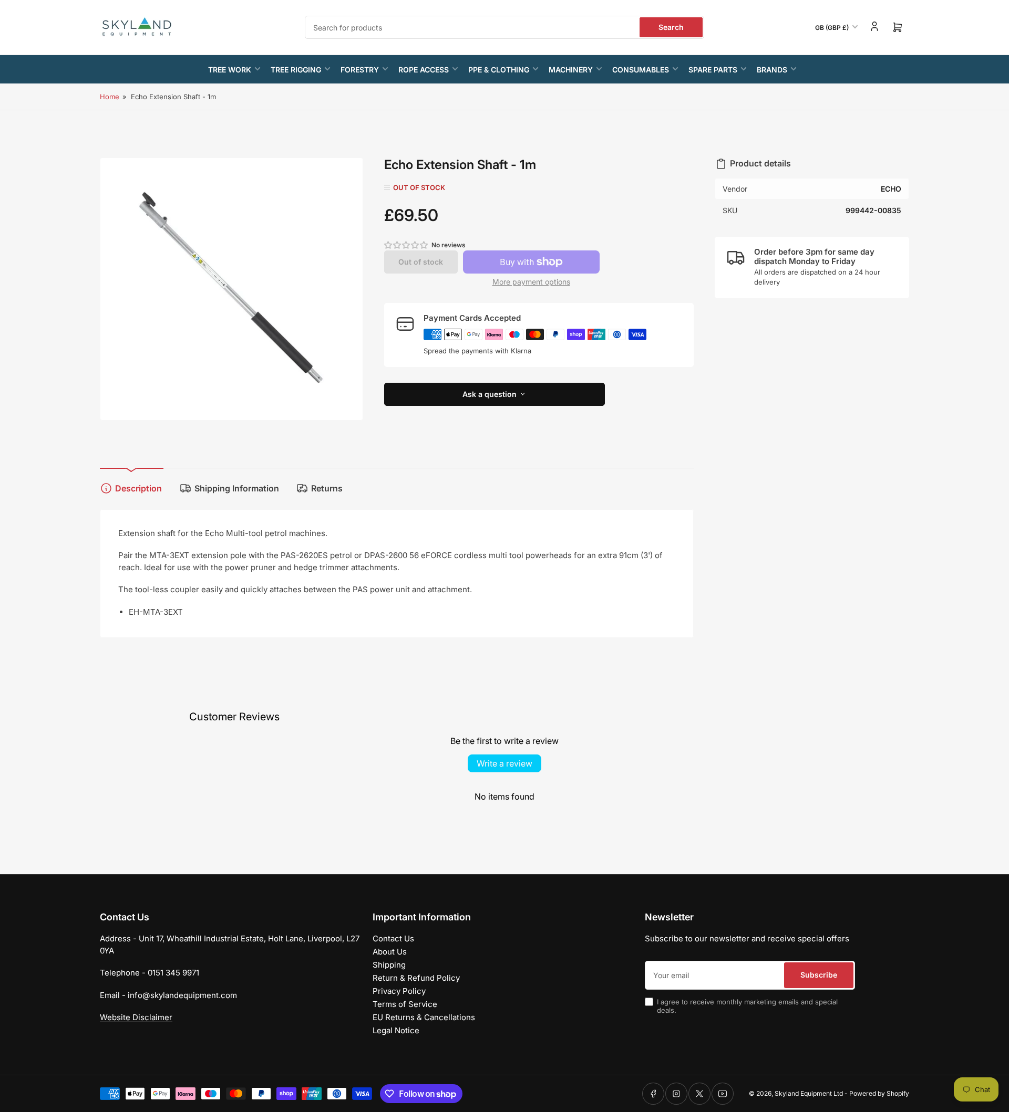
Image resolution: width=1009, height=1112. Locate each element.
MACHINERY (571, 69)
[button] (406, 244)
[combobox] (504, 27)
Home (109, 96)
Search (671, 27)
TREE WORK (229, 69)
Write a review (504, 763)
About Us (390, 952)
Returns (327, 488)
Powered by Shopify (879, 1093)
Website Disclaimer (136, 1017)
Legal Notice (396, 1030)
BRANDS (772, 69)
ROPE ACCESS (423, 69)
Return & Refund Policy (416, 978)
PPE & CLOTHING (498, 69)
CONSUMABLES (640, 69)
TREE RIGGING (296, 69)
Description (138, 488)
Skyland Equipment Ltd (809, 1093)
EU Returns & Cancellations (424, 1017)
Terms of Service (405, 1004)
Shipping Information (236, 488)
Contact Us (393, 938)
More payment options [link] (531, 281)
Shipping (389, 965)
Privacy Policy (399, 991)
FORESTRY (360, 69)
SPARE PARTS (712, 69)
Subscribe (818, 974)
